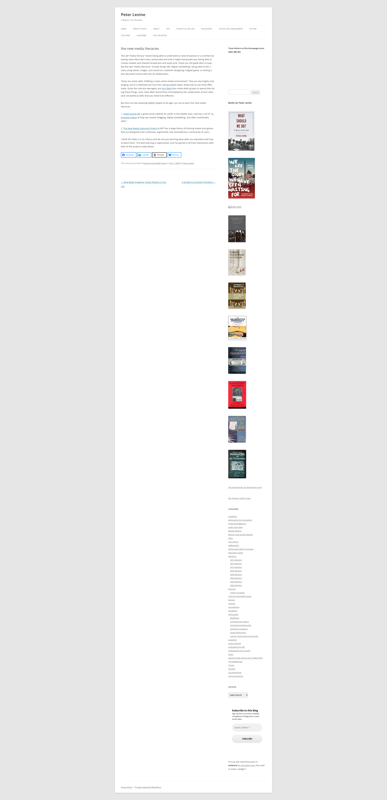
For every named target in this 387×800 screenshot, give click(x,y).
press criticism (234, 643)
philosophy (233, 614)
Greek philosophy (238, 632)
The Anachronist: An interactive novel (245, 487)
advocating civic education (240, 520)
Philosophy (206, 29)
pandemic (232, 610)
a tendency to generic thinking (198, 182)
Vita (168, 29)
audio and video (235, 527)
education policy (235, 552)
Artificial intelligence (237, 523)
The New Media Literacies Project (140, 128)
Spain (230, 654)
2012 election (236, 560)
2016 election (236, 567)
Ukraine (231, 668)
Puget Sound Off (131, 113)
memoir (231, 603)
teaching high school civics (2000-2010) (245, 658)
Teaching (125, 35)
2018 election (236, 570)
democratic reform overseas (241, 549)
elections (232, 556)
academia (232, 516)
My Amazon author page (239, 498)
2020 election (236, 574)
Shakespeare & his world (239, 650)
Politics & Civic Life (186, 29)
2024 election (236, 581)
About (156, 29)
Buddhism (234, 618)
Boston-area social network (240, 534)
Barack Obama (234, 531)
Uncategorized (234, 672)
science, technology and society (244, 636)
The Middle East (235, 661)
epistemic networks (239, 629)
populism (232, 639)
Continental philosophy (240, 625)
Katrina (231, 600)
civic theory (233, 541)
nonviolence (233, 607)
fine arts (232, 589)
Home (123, 29)
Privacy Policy (140, 29)
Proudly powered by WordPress (148, 787)
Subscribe (141, 35)
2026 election (236, 585)
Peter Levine (133, 14)
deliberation (233, 545)
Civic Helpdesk (160, 35)
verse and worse (235, 676)
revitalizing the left (236, 647)
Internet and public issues (154, 163)
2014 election (236, 563)
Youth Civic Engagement (231, 29)
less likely (167, 88)
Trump (231, 665)
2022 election (236, 578)
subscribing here (247, 765)
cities (230, 538)
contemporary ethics (239, 621)
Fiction (253, 29)
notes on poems (237, 592)
